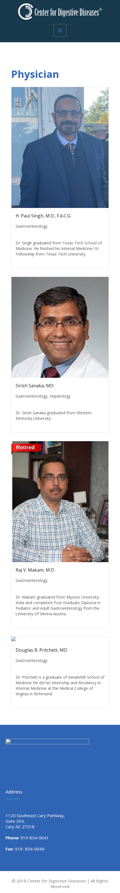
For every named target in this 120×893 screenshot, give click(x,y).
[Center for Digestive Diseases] (60, 11)
